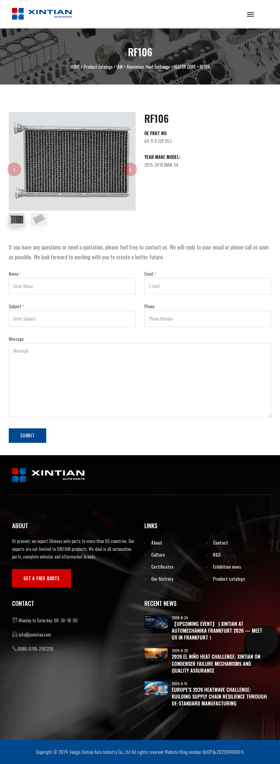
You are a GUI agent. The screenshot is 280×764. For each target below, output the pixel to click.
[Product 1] (101, 160)
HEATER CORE (185, 66)
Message (16, 339)
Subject (16, 306)
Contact (220, 542)
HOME (75, 66)
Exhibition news (227, 566)
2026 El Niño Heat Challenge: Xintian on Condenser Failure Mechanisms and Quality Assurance (216, 663)
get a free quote (42, 578)
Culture (158, 554)
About (156, 542)
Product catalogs (98, 66)
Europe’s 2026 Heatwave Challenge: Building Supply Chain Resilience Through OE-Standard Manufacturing (219, 696)
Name (15, 274)
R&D (217, 554)
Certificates (162, 566)
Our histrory (162, 579)
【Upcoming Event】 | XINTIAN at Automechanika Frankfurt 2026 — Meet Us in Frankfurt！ (217, 630)
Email (150, 274)
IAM (119, 66)
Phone (149, 306)
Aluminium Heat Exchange (148, 66)
